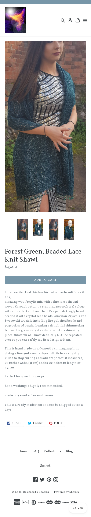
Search (45, 466)
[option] (22, 229)
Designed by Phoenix (36, 492)
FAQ (35, 451)
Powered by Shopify (66, 492)
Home (23, 451)
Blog (69, 451)
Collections (52, 451)
